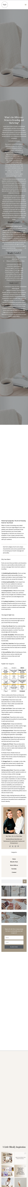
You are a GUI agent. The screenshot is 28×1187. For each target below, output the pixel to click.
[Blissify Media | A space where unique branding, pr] (20, 1171)
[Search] (25, 881)
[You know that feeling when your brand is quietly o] (7, 1171)
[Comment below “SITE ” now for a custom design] (20, 1158)
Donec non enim (20, 248)
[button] (25, 4)
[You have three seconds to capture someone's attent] (7, 1158)
